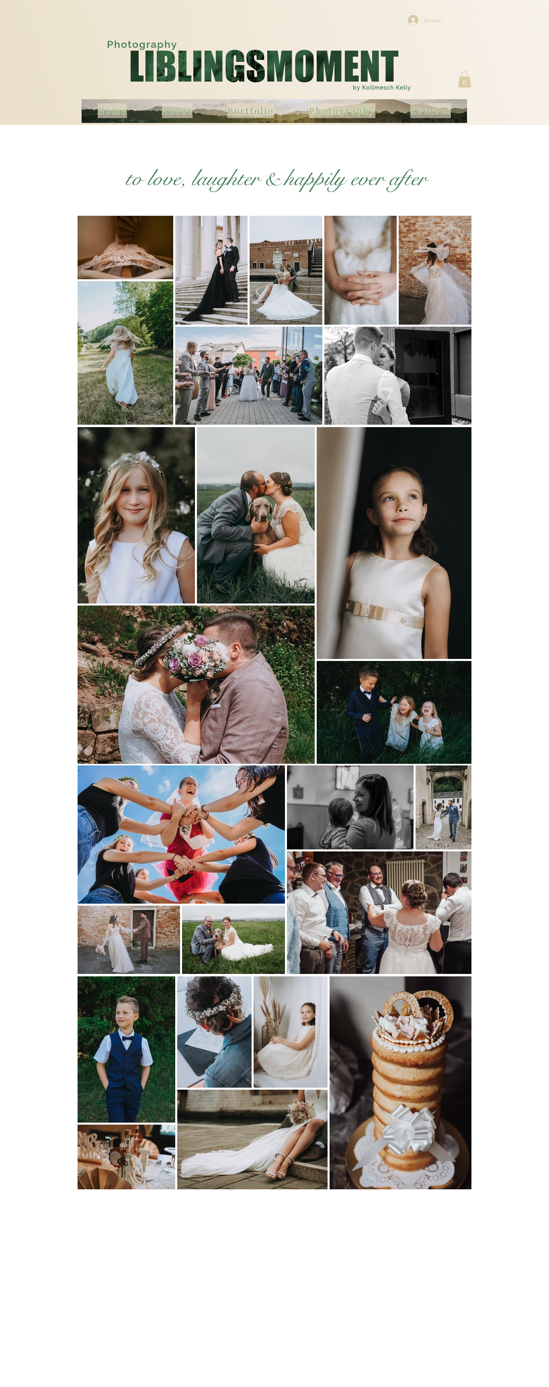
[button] (464, 79)
